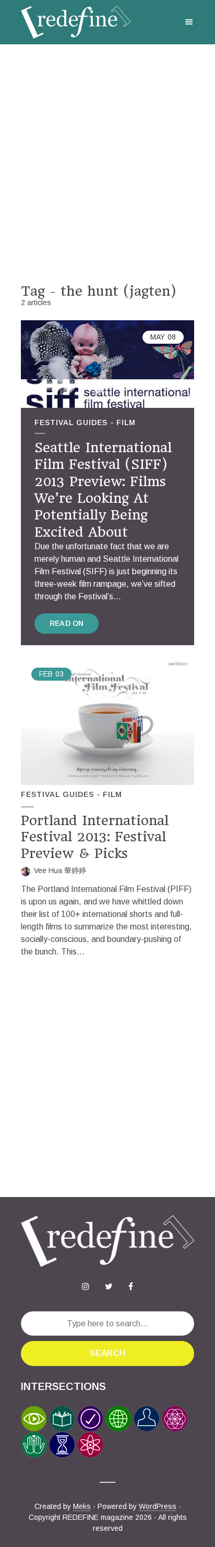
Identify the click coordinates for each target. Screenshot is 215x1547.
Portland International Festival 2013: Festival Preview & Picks (95, 837)
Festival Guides (71, 422)
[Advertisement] (107, 163)
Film (126, 422)
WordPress (157, 1506)
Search (107, 1353)
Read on (66, 623)
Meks (82, 1506)
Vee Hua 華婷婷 (60, 870)
